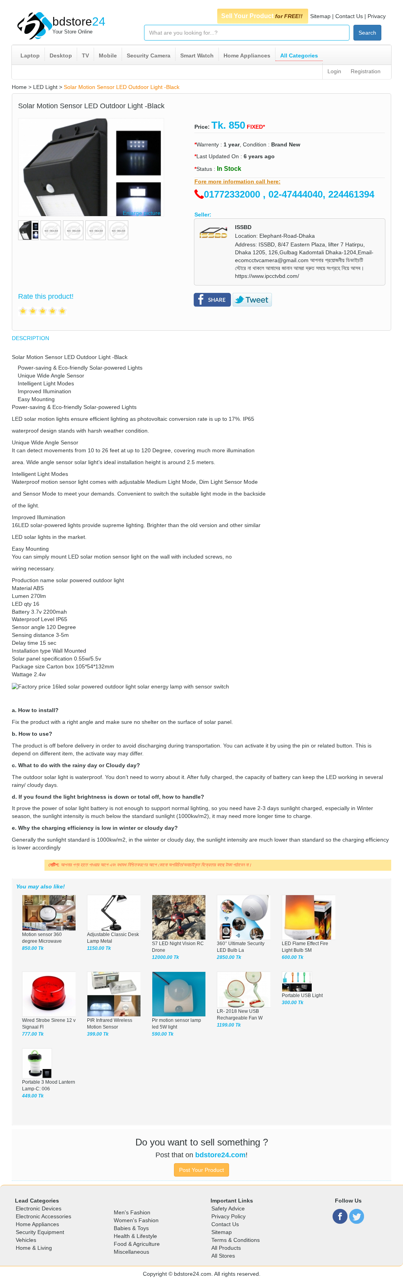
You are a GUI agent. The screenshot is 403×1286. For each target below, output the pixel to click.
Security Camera (148, 55)
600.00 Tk (292, 957)
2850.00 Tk (229, 957)
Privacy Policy (228, 1216)
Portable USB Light (302, 995)
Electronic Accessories (43, 1216)
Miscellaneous (131, 1252)
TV (85, 55)
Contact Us (349, 16)
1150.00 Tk (99, 948)
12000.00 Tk (165, 957)
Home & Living (34, 1248)
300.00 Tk (292, 1002)
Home (19, 87)
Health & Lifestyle (135, 1236)
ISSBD (243, 227)
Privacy (377, 16)
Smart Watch (197, 55)
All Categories (299, 55)
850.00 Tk (33, 948)
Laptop (30, 55)
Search (367, 33)
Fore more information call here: (237, 181)
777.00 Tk (33, 1034)
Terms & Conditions (235, 1240)
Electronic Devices (38, 1208)
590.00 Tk (163, 1034)
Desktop (61, 55)
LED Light (45, 87)
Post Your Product (201, 1170)
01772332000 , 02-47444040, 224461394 (289, 194)
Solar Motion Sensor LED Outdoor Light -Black (121, 87)
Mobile (108, 55)
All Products (226, 1248)
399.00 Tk (98, 1034)
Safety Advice (228, 1208)
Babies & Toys (131, 1228)
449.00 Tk (33, 1096)
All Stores (223, 1256)
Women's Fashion (136, 1220)
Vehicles (26, 1240)
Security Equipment (40, 1232)
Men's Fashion (132, 1212)
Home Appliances (247, 55)
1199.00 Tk (229, 1025)
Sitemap (320, 16)
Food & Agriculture (137, 1244)
